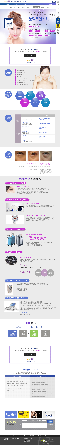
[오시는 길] (19, 435)
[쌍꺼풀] (11, 6)
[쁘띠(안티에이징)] (16, 4)
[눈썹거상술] (23, 6)
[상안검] (28, 6)
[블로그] (58, 11)
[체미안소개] (33, 4)
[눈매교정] (19, 6)
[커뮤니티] (41, 4)
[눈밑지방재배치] (36, 6)
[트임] (15, 6)
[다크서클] (42, 6)
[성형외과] (7, 4)
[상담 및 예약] (50, 4)
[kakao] (58, 24)
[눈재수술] (47, 6)
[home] (26, 1)
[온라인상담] (25, 435)
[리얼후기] (58, 7)
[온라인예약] (39, 435)
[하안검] (31, 6)
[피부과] (25, 4)
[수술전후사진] (58, 3)
